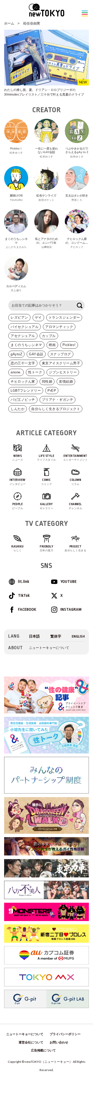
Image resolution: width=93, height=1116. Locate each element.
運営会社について (31, 1042)
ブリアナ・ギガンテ (57, 400)
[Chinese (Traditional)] (55, 636)
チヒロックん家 (23, 381)
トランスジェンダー (64, 317)
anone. (16, 372)
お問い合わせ (59, 1042)
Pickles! (69, 345)
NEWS (17, 457)
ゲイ (38, 317)
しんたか (18, 409)
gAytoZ (16, 354)
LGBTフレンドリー (26, 390)
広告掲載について (43, 1050)
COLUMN (75, 481)
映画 (52, 345)
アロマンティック (59, 327)
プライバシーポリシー (65, 1034)
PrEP (52, 390)
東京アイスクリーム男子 (61, 363)
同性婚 (47, 381)
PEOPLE (17, 506)
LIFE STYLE (46, 457)
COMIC (46, 481)
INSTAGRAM (71, 609)
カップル (49, 336)
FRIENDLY (46, 548)
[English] (78, 636)
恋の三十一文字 (23, 363)
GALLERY (46, 506)
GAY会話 (36, 354)
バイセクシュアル (24, 327)
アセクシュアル (23, 336)
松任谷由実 (31, 23)
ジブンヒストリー (63, 372)
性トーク (35, 372)
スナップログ (60, 354)
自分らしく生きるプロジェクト (55, 409)
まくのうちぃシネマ (26, 345)
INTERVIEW (18, 481)
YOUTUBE (68, 581)
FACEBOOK (27, 609)
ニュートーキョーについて (49, 648)
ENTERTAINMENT (75, 457)
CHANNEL (75, 506)
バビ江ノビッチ (23, 400)
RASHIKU (17, 548)
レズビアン (19, 317)
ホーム (9, 23)
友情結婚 (66, 381)
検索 (79, 305)
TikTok (24, 595)
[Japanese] (34, 636)
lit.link (23, 581)
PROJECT (75, 548)
